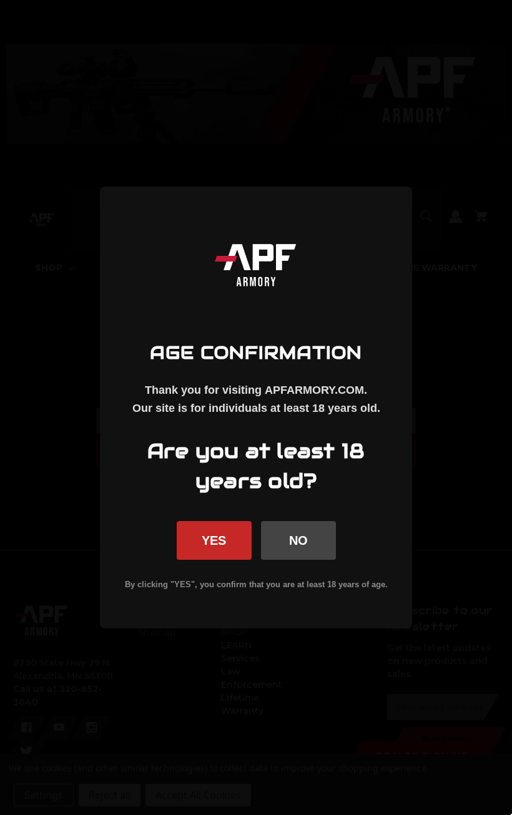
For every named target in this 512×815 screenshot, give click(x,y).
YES (214, 540)
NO (298, 540)
